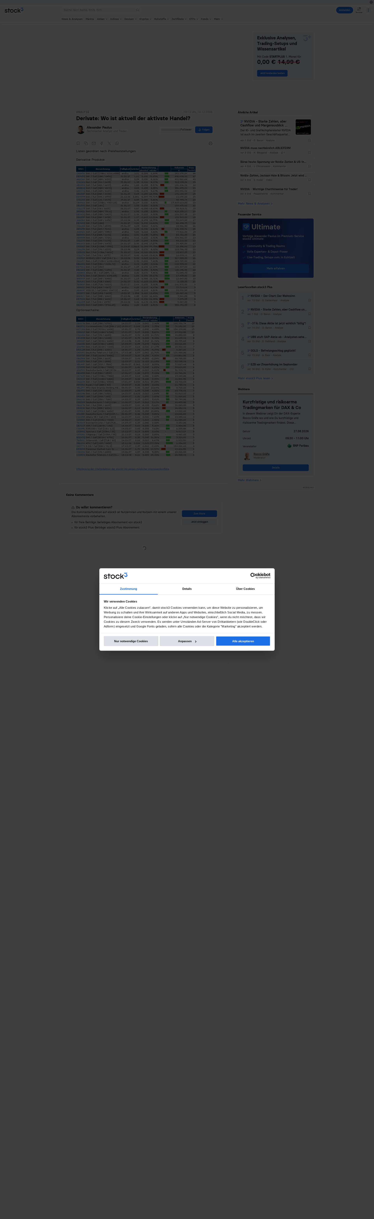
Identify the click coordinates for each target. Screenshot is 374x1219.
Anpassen (185, 641)
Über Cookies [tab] (245, 588)
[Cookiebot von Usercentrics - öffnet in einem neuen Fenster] (253, 576)
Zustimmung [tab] (128, 588)
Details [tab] (187, 588)
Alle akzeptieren (243, 641)
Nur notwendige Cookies (131, 641)
